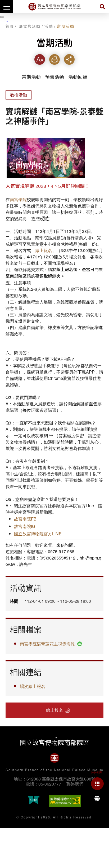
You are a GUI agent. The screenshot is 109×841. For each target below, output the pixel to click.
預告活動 (54, 77)
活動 (48, 26)
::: (7, 20)
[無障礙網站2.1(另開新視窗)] (65, 801)
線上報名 (43, 250)
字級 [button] (39, 59)
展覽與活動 (30, 26)
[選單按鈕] (6, 6)
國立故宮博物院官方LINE (38, 534)
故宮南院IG (24, 526)
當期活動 (65, 26)
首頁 (10, 26)
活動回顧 (77, 77)
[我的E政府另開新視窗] (33, 801)
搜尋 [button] (102, 6)
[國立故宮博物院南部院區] (54, 6)
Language (97, 798)
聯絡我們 (74, 784)
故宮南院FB (25, 519)
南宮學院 (18, 199)
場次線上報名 (32, 686)
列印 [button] (54, 59)
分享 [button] (69, 59)
